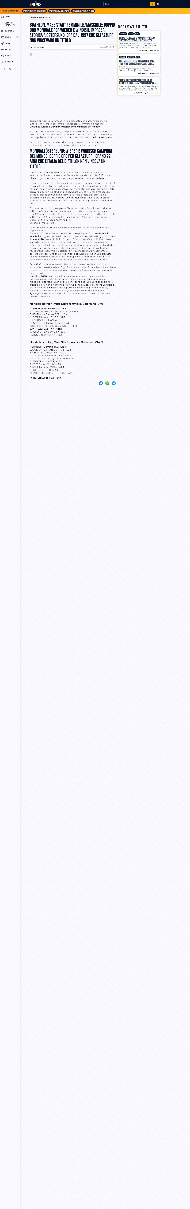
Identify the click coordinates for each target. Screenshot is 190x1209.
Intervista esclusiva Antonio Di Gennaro (34, 11)
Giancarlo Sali (154, 50)
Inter (137, 57)
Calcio (8, 37)
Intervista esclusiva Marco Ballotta (59, 11)
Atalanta (122, 57)
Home (7, 17)
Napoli (137, 34)
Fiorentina (123, 34)
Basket (8, 43)
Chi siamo (9, 62)
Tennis (8, 56)
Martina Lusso (37, 47)
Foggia (131, 34)
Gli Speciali (10, 31)
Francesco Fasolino (153, 93)
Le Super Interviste (9, 24)
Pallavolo (9, 50)
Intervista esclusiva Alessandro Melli (83, 11)
